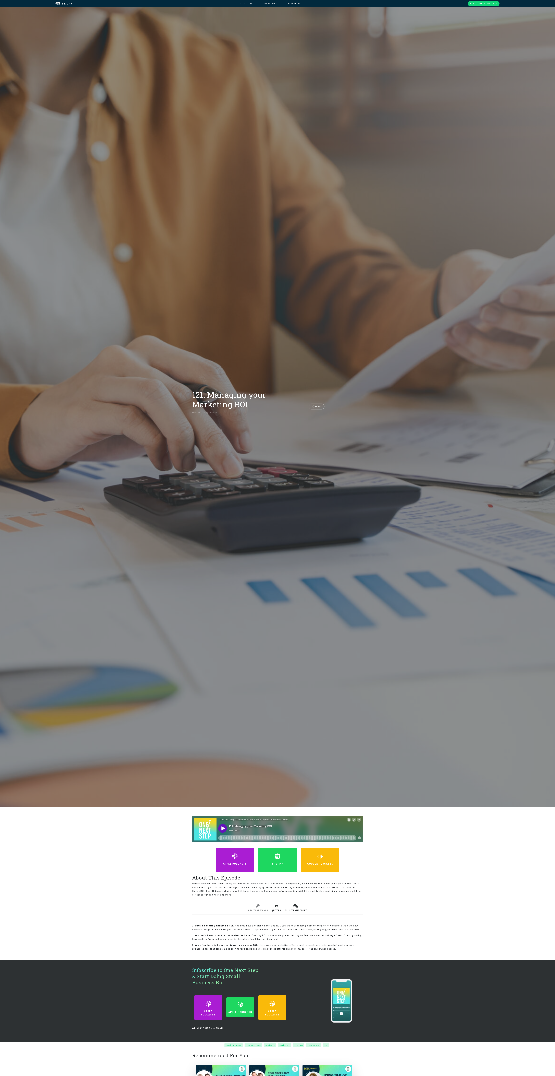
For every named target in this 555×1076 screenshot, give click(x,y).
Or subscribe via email (207, 1028)
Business (270, 1045)
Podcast (299, 1045)
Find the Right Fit (483, 3)
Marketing (285, 1045)
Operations (313, 1045)
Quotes (276, 910)
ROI (326, 1045)
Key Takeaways (258, 910)
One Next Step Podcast (205, 412)
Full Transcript (295, 910)
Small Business (233, 1045)
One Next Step (253, 1045)
